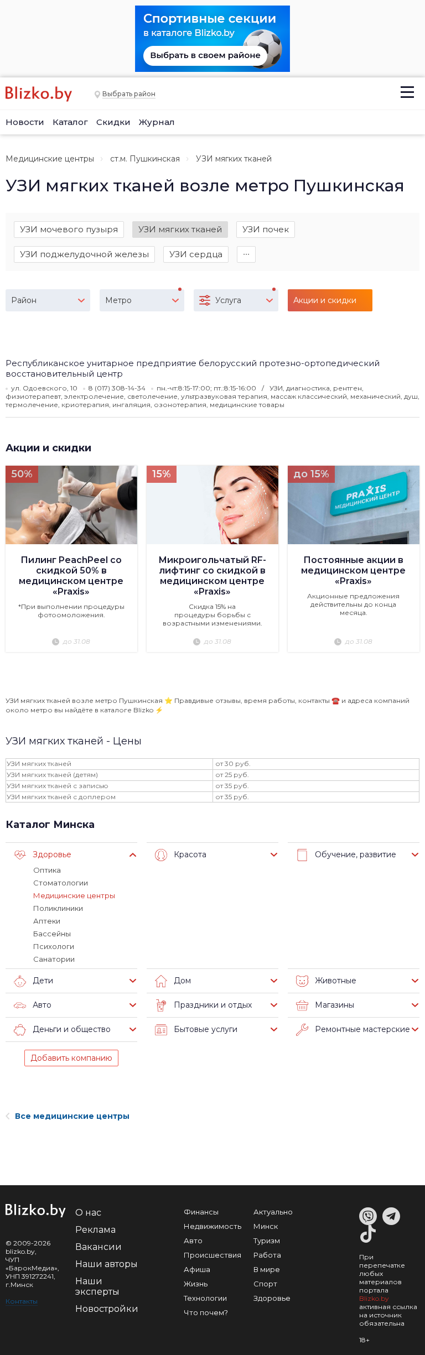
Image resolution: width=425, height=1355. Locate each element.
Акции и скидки (48, 448)
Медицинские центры (50, 159)
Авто (193, 1240)
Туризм (266, 1240)
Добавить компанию (71, 1058)
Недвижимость (212, 1226)
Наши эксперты (97, 1286)
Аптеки (46, 920)
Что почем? (206, 1312)
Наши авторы (106, 1264)
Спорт (265, 1283)
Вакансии (98, 1247)
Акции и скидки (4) (324, 303)
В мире (266, 1269)
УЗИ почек (265, 229)
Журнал (157, 122)
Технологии (205, 1298)
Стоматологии (60, 882)
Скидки (113, 122)
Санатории (54, 959)
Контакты (22, 1301)
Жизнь (196, 1283)
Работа (267, 1254)
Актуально (273, 1211)
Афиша (197, 1269)
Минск (265, 1226)
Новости (25, 122)
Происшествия (212, 1254)
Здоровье (272, 1298)
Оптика (47, 870)
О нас (88, 1212)
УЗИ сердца (195, 254)
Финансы (201, 1211)
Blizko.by (374, 1298)
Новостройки (106, 1309)
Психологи (53, 946)
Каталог (70, 122)
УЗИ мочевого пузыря (69, 229)
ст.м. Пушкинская (145, 159)
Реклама (95, 1229)
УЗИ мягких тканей (180, 229)
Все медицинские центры (72, 1116)
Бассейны (52, 933)
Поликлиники (58, 908)
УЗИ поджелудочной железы (84, 254)
